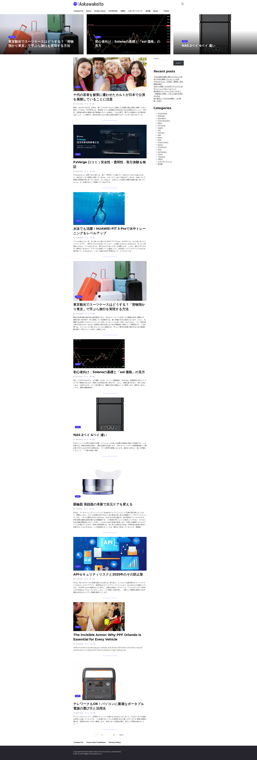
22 (114, 735)
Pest (159, 140)
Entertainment (164, 121)
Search (156, 58)
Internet (161, 133)
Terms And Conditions (96, 742)
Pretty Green (100, 11)
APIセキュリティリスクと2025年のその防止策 (108, 574)
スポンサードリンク (135, 11)
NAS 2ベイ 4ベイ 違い (90, 435)
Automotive (162, 113)
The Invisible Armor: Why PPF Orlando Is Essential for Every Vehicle (107, 637)
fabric (160, 123)
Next (121, 735)
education (162, 118)
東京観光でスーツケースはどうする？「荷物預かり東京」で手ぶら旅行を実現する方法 (109, 307)
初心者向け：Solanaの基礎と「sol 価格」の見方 (109, 372)
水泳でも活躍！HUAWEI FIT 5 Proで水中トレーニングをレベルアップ (109, 231)
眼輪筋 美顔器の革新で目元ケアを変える (103, 504)
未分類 (148, 11)
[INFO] (110, 90)
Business (161, 116)
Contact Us (78, 11)
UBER (123, 11)
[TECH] (110, 430)
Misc (159, 135)
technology (162, 152)
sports (160, 145)
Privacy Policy (115, 742)
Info (159, 130)
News (155, 11)
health (160, 128)
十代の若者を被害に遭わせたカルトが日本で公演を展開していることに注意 (109, 97)
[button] (123, 52)
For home (161, 125)
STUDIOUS (113, 11)
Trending (161, 157)
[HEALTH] (99, 224)
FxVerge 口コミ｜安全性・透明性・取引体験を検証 (109, 164)
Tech (160, 150)
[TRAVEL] (110, 299)
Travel (166, 11)
